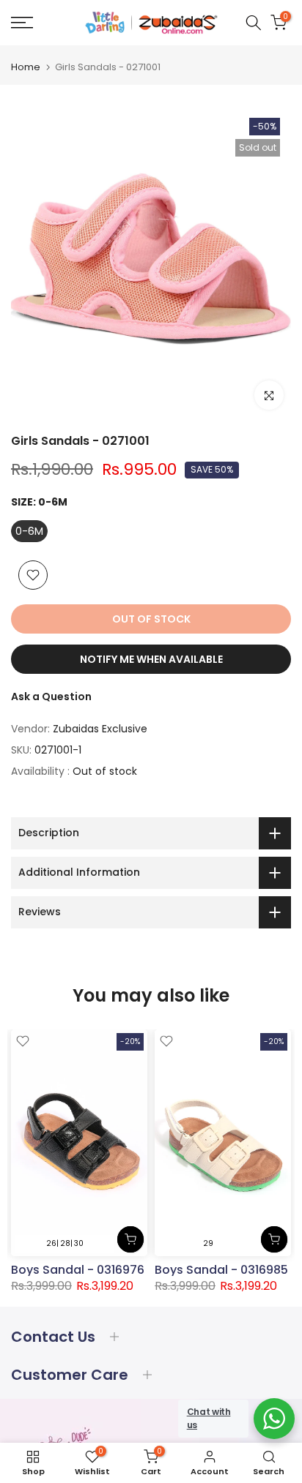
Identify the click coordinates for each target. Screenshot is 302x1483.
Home (25, 67)
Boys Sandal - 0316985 (221, 1269)
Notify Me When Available (151, 659)
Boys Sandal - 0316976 (77, 1269)
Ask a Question (51, 696)
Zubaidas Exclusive (100, 728)
